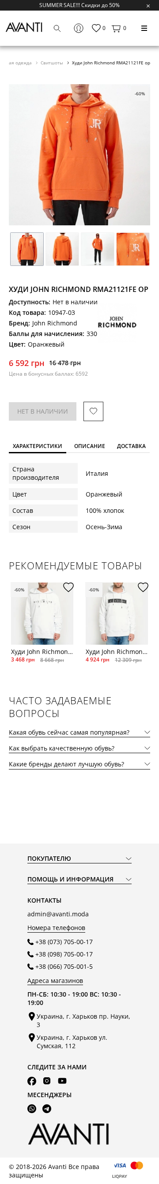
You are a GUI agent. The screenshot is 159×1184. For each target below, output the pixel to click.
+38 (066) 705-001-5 (64, 966)
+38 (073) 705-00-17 (64, 941)
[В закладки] (93, 412)
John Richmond (54, 323)
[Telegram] (46, 1108)
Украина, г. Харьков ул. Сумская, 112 (72, 1041)
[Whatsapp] (31, 1108)
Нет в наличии (42, 411)
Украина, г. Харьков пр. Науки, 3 (83, 1020)
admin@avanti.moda (58, 914)
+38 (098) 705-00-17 (64, 954)
